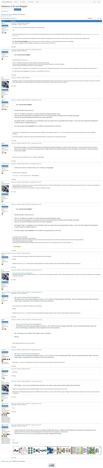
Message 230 (14, 23)
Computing (22, 2)
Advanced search (4, 11)
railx (2, 369)
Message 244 (14, 204)
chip (4, 23)
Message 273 (14, 424)
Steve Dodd (5, 403)
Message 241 (14, 182)
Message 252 (14, 270)
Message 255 (14, 349)
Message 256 (14, 368)
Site (37, 2)
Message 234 (14, 143)
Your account (15, 175)
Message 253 (14, 292)
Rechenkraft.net (21, 263)
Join (94, 2)
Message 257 (14, 381)
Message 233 (14, 99)
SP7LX (3, 204)
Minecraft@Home (7, 2)
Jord (3, 77)
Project (15, 2)
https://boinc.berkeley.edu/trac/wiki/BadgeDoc (22, 273)
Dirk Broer (4, 350)
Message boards (4, 14)
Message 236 (14, 163)
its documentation (24, 188)
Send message (5, 25)
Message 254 (14, 319)
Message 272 (14, 403)
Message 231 (14, 49)
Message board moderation (6, 15)
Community (30, 2)
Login (98, 2)
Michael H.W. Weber (6, 253)
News (10, 14)
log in (15, 18)
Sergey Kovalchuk (6, 49)
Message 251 (14, 253)
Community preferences (25, 175)
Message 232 (14, 77)
